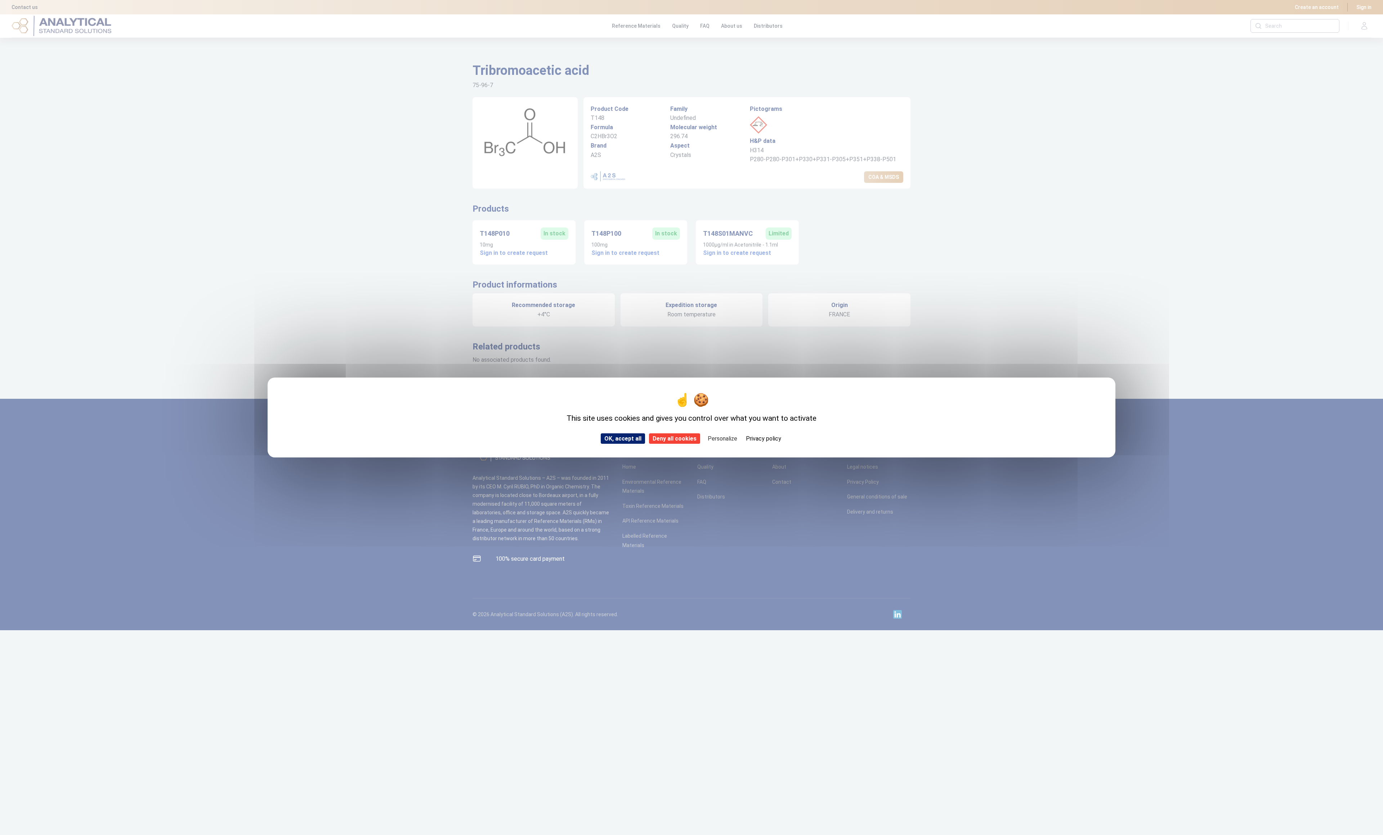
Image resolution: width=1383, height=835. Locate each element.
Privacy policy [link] (763, 438)
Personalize (722, 438)
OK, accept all (622, 438)
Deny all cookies (675, 438)
